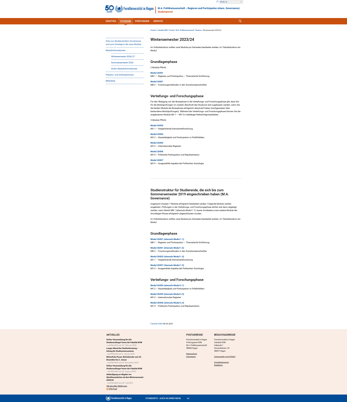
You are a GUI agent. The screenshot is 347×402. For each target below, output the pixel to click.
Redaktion (218, 365)
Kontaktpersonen (221, 362)
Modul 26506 (156, 151)
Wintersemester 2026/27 (123, 56)
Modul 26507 (156, 160)
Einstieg (111, 21)
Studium (125, 21)
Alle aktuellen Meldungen (116, 386)
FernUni (153, 30)
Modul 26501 (156, 73)
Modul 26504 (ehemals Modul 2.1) (167, 285)
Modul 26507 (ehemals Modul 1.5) (167, 265)
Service (158, 21)
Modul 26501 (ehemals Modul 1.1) (167, 239)
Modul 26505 (156, 142)
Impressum (191, 357)
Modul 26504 (156, 134)
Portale (171, 30)
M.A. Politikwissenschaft (185, 30)
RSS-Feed (113, 389)
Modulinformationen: (116, 50)
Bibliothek (110, 81)
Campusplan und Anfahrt (224, 357)
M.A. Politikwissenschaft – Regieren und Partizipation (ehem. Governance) (199, 8)
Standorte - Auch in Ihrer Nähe (163, 398)
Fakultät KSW (163, 30)
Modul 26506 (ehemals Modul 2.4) (167, 302)
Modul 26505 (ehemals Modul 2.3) (167, 294)
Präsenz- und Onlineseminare (120, 74)
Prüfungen (142, 21)
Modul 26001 (156, 81)
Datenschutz (191, 354)
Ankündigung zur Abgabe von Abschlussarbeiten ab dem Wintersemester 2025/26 (125, 377)
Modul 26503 (156, 125)
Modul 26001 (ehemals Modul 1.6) (167, 248)
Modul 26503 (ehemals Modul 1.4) (167, 256)
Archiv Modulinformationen (124, 68)
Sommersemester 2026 (122, 62)
